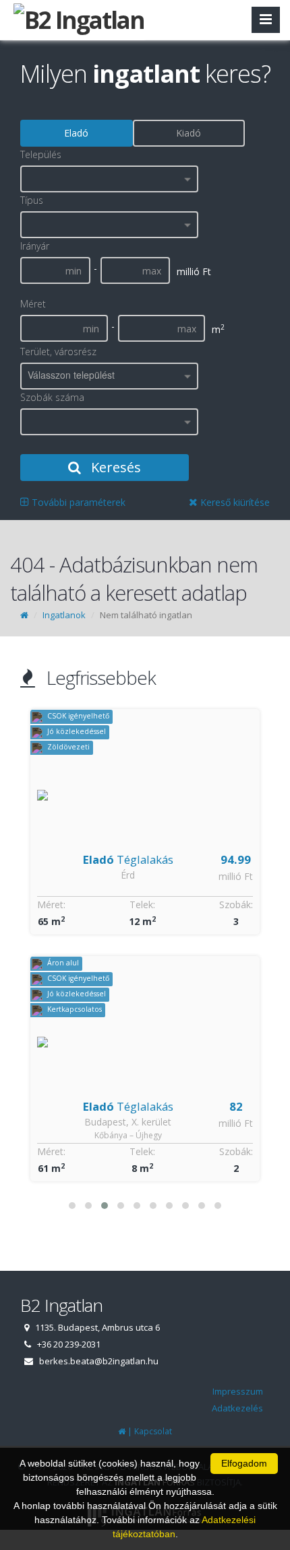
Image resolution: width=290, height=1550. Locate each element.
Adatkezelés (237, 1408)
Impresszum (237, 1391)
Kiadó (188, 132)
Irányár (34, 245)
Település (40, 154)
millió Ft (236, 876)
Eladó (76, 132)
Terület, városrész (58, 351)
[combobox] (109, 178)
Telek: (142, 904)
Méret (33, 303)
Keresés (114, 467)
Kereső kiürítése (234, 502)
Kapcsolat (153, 1431)
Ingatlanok (64, 615)
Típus (31, 200)
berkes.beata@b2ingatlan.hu (98, 1361)
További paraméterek (77, 502)
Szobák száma (52, 397)
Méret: (51, 904)
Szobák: (236, 904)
